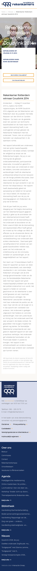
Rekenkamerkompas (9, 463)
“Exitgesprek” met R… (10, 551)
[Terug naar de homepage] (18, 4)
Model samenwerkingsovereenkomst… (16, 514)
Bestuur (4, 452)
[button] (3, 4)
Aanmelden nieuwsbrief (18, 75)
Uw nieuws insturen (18, 80)
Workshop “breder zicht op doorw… (15, 492)
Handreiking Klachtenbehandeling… (15, 510)
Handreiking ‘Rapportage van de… (14, 518)
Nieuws (6, 535)
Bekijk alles (5, 500)
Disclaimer (5, 424)
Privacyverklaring (19, 424)
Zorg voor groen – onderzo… (12, 521)
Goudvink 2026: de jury (10, 540)
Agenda (6, 476)
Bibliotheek (8, 506)
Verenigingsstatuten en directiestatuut (15, 432)
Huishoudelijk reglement (10, 436)
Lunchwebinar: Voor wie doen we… (15, 488)
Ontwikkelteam (7, 467)
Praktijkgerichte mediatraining (13, 480)
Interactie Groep (18, 565)
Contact (5, 459)
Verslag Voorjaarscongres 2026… (14, 555)
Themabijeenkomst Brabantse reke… (16, 495)
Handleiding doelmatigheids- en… (14, 525)
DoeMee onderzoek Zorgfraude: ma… (16, 544)
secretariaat (9, 401)
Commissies (6, 455)
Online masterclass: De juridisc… (14, 484)
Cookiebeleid (6, 429)
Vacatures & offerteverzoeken (13, 470)
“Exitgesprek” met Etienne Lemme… (15, 547)
